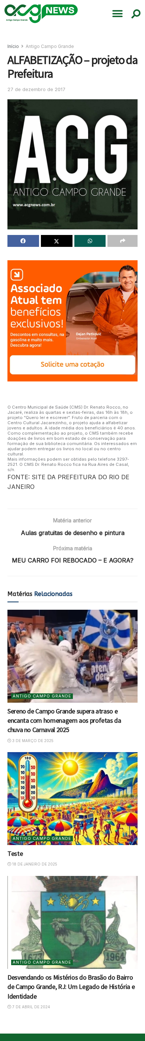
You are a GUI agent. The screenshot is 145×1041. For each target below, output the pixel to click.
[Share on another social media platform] (122, 241)
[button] (117, 13)
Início (13, 46)
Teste (15, 853)
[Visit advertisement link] (72, 320)
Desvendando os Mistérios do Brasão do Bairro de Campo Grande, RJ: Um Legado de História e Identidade (71, 986)
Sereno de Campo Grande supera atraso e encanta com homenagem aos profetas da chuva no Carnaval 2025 (64, 720)
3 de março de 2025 (32, 740)
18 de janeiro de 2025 (34, 864)
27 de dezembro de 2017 (36, 89)
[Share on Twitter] (56, 241)
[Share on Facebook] (23, 241)
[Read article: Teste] (72, 798)
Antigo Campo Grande (50, 46)
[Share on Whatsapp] (90, 241)
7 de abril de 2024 (30, 1007)
